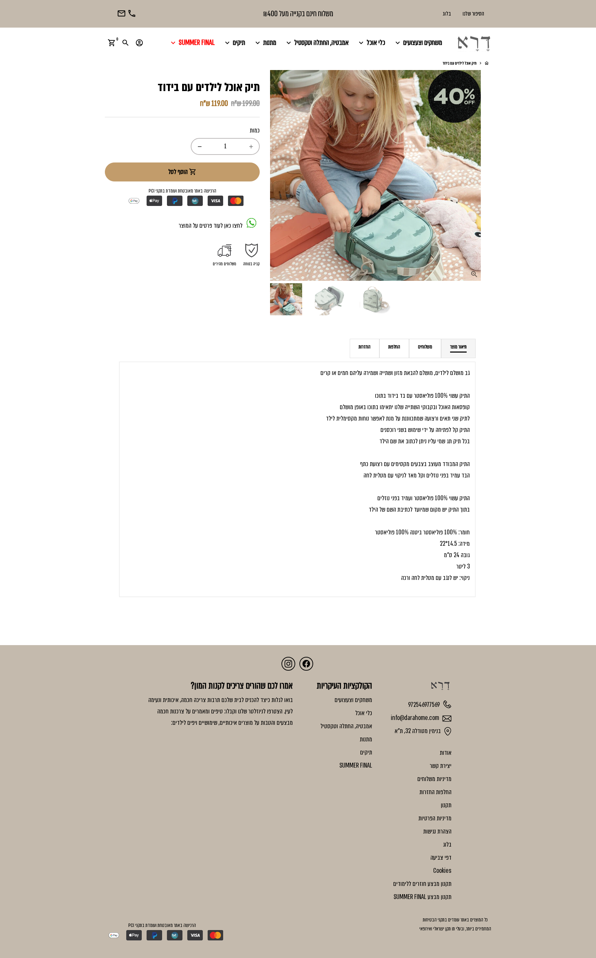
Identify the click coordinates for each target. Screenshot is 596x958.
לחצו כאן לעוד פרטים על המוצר (213, 225)
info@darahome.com (415, 718)
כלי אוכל (371, 43)
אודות (445, 753)
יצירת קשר (440, 766)
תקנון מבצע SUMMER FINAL (422, 897)
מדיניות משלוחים (434, 779)
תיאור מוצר (458, 346)
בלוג (447, 14)
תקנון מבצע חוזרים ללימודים (422, 884)
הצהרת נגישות (437, 831)
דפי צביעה (440, 857)
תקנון (446, 805)
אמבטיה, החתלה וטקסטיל (317, 43)
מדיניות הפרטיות (434, 818)
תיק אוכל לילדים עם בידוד (460, 63)
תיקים (234, 43)
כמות (255, 130)
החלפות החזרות (435, 792)
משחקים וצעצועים (418, 43)
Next (482, 175)
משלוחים (425, 346)
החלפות (394, 346)
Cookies (442, 871)
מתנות (265, 43)
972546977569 (424, 704)
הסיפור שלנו (473, 14)
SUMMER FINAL (192, 43)
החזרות (364, 346)
